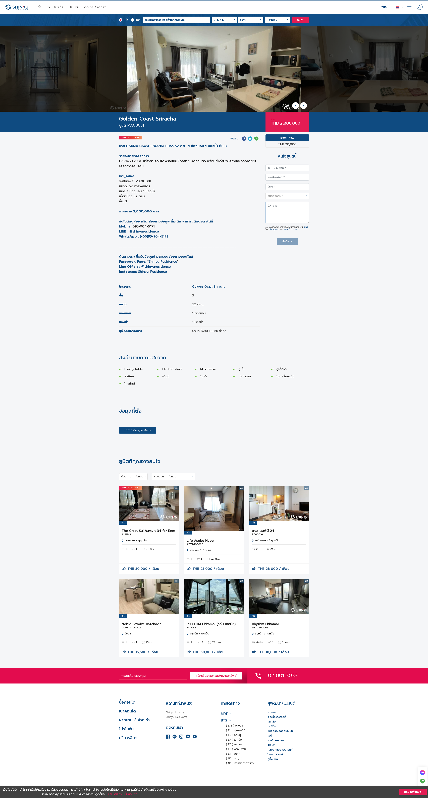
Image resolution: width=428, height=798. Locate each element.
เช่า (48, 7)
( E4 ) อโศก (233, 753)
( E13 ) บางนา (234, 725)
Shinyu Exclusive (176, 717)
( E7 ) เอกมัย (234, 739)
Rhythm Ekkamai (265, 624)
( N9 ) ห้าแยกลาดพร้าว (240, 763)
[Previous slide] (295, 105)
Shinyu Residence (163, 261)
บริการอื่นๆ (128, 738)
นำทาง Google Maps (138, 430)
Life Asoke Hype (200, 540)
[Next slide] (303, 105)
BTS (224, 720)
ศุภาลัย (272, 721)
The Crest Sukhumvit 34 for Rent (149, 530)
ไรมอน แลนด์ (275, 754)
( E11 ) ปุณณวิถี (235, 730)
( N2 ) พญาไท (234, 758)
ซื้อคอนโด (127, 702)
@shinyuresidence (144, 231)
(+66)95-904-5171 (154, 236)
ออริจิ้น (272, 726)
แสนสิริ (272, 745)
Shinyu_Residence (152, 271)
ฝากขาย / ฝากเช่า (94, 7)
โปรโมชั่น (73, 7)
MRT (224, 713)
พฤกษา (272, 712)
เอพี (270, 735)
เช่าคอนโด (127, 711)
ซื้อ (39, 7)
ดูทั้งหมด (273, 759)
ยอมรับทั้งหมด (412, 792)
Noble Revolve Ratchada (142, 624)
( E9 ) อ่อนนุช (234, 735)
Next (173, 503)
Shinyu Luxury (175, 712)
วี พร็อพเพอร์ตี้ (277, 717)
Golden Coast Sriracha (208, 286)
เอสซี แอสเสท (276, 740)
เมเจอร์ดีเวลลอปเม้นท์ (280, 731)
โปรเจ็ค (58, 7)
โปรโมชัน (126, 729)
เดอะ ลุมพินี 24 (263, 530)
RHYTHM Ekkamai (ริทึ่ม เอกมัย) (211, 624)
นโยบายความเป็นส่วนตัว (122, 794)
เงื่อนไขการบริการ (292, 229)
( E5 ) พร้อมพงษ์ (236, 749)
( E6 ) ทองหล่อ (235, 744)
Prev (124, 503)
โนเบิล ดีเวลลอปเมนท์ (280, 749)
